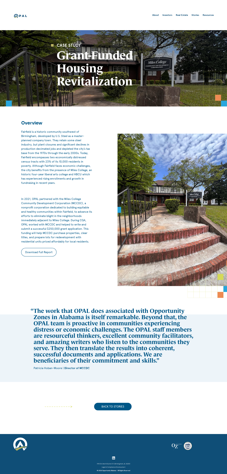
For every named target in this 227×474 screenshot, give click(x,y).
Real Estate (182, 15)
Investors (167, 15)
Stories (195, 15)
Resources (208, 15)
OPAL (20, 16)
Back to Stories (112, 406)
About (155, 15)
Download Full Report (38, 252)
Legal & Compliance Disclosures (113, 467)
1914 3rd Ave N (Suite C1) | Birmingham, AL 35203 (113, 464)
